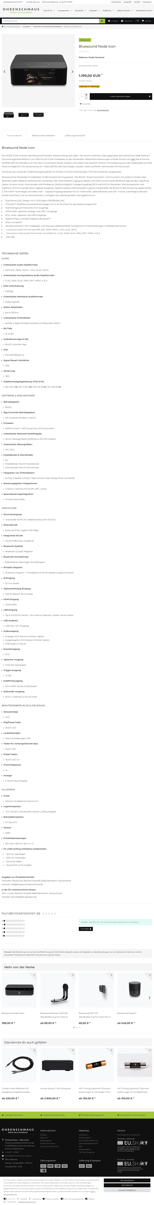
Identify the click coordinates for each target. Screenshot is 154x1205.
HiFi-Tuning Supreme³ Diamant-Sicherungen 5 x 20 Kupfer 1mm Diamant (95, 1090)
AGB (80, 1146)
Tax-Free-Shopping (86, 1152)
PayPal (92, 1199)
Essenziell (11, 1199)
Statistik (24, 1199)
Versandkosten (103, 110)
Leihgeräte (127, 2)
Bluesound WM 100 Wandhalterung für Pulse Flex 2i (94, 1015)
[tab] (14, 135)
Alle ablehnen (127, 1185)
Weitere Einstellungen (27, 1202)
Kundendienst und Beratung (128, 1135)
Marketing (37, 1199)
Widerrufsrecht (85, 1138)
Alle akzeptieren (127, 1180)
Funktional (11, 1202)
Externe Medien (52, 1199)
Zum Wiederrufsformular (89, 1141)
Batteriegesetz (46, 1141)
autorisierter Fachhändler (133, 1115)
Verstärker (79, 10)
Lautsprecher (64, 10)
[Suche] (102, 21)
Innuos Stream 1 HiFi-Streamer (55, 1088)
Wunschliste (86, 104)
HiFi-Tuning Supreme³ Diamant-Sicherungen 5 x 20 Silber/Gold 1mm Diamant (133, 1090)
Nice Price (48, 10)
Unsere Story (116, 2)
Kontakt (137, 2)
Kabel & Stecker (124, 10)
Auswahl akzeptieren (127, 1190)
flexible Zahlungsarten (93, 1115)
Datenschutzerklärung (49, 1146)
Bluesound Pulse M (126, 1013)
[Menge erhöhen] (86, 95)
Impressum (147, 2)
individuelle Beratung (53, 1115)
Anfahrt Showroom (47, 1143)
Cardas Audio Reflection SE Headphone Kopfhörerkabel (16, 1090)
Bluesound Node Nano (13, 1013)
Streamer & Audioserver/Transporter (47, 26)
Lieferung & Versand (75, 135)
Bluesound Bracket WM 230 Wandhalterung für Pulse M (54, 1015)
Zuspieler (93, 10)
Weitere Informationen (43, 135)
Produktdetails (14, 135)
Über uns (44, 1138)
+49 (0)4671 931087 (65, 2)
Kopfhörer (107, 10)
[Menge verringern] (86, 98)
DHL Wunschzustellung (73, 1199)
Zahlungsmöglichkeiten (88, 1143)
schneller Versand (13, 1115)
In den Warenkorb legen (120, 96)
